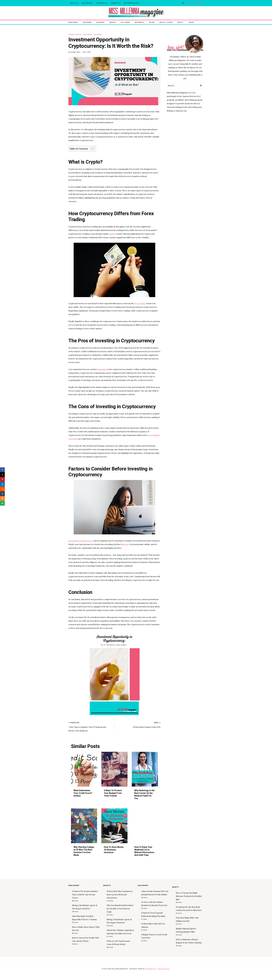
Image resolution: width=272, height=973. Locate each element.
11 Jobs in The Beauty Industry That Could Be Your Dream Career (85, 894)
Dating (152, 22)
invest (126, 544)
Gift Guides (125, 22)
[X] (190, 3)
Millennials (139, 22)
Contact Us (115, 3)
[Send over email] (2, 503)
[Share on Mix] (2, 498)
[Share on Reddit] (2, 488)
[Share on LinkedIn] (2, 484)
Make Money (73, 22)
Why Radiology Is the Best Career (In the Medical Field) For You (144, 794)
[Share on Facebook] (2, 469)
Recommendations (131, 3)
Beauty (181, 22)
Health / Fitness (166, 22)
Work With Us (101, 3)
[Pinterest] (198, 3)
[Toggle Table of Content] (91, 148)
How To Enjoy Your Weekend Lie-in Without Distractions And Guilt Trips (144, 851)
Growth (112, 22)
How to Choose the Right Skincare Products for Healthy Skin (189, 896)
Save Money (87, 22)
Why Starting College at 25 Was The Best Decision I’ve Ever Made (84, 851)
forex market (140, 303)
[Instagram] (194, 3)
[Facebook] (187, 3)
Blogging (100, 22)
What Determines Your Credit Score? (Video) (83, 793)
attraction (102, 369)
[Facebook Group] (202, 3)
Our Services (87, 3)
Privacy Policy (164, 969)
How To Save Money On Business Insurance (114, 850)
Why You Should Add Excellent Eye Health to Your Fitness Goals (120, 908)
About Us (74, 3)
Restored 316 (150, 969)
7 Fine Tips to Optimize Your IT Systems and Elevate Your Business (87, 727)
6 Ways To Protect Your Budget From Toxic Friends (113, 793)
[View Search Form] (183, 3)
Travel (191, 22)
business (112, 234)
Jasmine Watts (75, 52)
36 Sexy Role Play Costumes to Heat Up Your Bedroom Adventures (119, 894)
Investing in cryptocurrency (80, 541)
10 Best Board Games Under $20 (146, 725)
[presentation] (84, 769)
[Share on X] (2, 474)
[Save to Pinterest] (2, 479)
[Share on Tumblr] (2, 493)
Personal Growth (75, 34)
